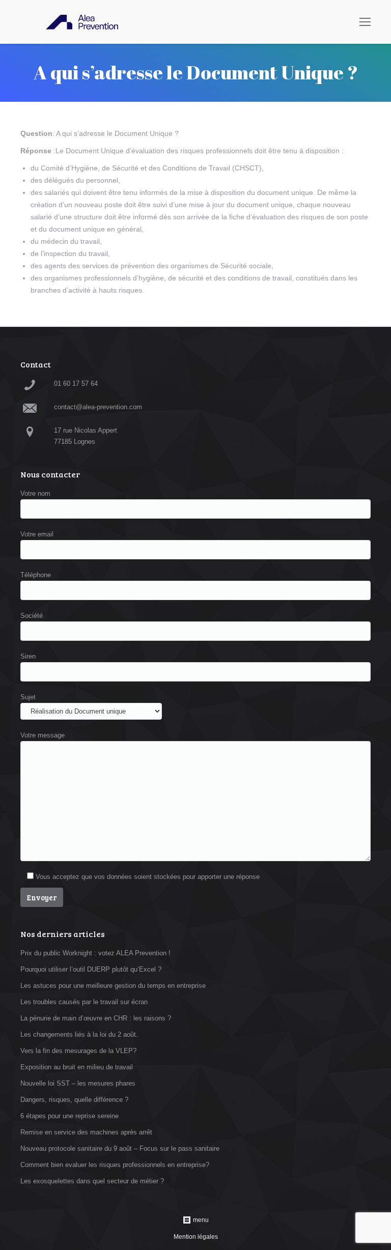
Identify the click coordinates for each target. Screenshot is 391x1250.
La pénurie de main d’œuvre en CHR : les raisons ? (95, 1018)
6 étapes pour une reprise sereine (69, 1116)
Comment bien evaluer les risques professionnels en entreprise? (114, 1165)
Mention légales (196, 1236)
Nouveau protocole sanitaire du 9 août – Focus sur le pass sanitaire (119, 1148)
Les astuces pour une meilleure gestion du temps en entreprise (113, 985)
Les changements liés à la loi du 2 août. (79, 1034)
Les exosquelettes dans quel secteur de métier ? (92, 1181)
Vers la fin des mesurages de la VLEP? (78, 1051)
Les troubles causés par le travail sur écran (84, 1002)
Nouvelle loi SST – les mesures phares (77, 1083)
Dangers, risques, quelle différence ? (74, 1099)
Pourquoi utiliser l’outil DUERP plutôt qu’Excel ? (90, 969)
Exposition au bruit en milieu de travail (76, 1067)
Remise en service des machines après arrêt (86, 1132)
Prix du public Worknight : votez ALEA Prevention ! (95, 953)
